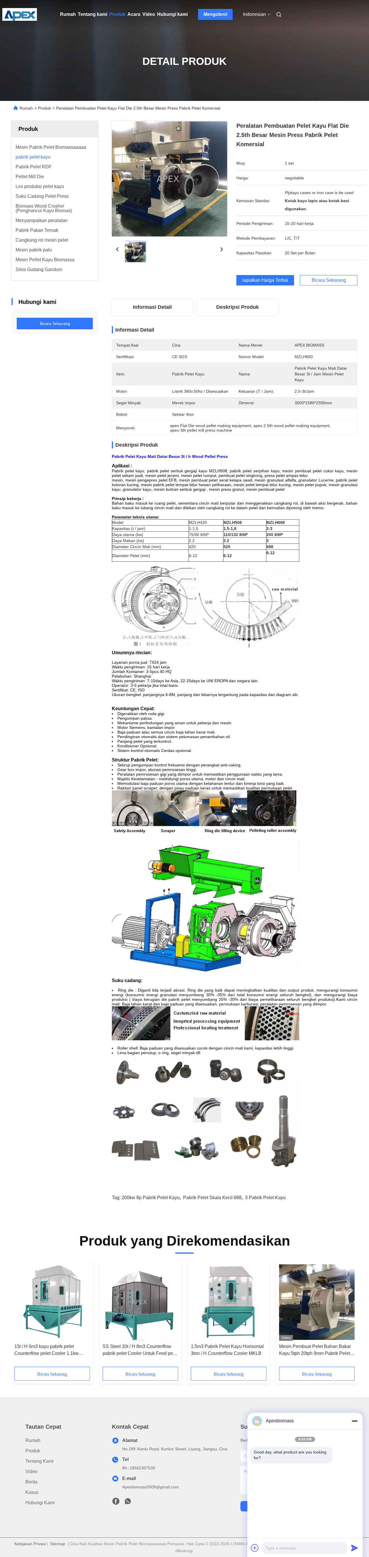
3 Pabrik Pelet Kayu (265, 1197)
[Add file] (255, 1547)
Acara (133, 14)
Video (148, 14)
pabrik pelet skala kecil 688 (212, 1197)
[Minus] (354, 1420)
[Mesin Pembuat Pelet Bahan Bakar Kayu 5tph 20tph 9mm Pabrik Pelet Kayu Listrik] (317, 1302)
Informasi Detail (152, 307)
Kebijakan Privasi (30, 1543)
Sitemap (57, 1543)
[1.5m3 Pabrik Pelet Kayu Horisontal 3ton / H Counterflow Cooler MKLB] (228, 1302)
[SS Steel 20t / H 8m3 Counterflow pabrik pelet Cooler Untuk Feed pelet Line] (140, 1302)
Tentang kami (92, 14)
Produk (117, 14)
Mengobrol (215, 14)
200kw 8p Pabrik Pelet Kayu (151, 1197)
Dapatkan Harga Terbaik (265, 280)
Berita (31, 1481)
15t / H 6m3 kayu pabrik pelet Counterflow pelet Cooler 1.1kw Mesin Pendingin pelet (46, 1350)
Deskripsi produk (237, 307)
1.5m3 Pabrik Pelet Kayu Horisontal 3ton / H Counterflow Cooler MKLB (227, 1350)
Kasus (31, 1492)
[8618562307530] (128, 1502)
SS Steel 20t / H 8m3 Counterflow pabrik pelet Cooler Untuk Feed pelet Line (140, 1350)
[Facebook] (116, 1502)
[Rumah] (19, 14)
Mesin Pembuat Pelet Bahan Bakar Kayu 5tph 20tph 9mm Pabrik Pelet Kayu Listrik (315, 1350)
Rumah (68, 14)
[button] (22, 1315)
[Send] (354, 1547)
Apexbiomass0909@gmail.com (150, 1487)
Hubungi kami (172, 14)
